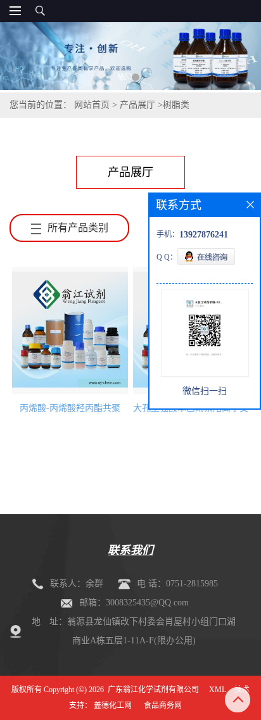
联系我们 (130, 550)
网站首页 (92, 105)
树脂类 (176, 105)
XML (217, 689)
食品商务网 (163, 705)
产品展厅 (137, 105)
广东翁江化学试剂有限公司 (153, 689)
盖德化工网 (113, 705)
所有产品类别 (78, 227)
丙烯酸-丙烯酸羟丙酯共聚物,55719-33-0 (70, 411)
